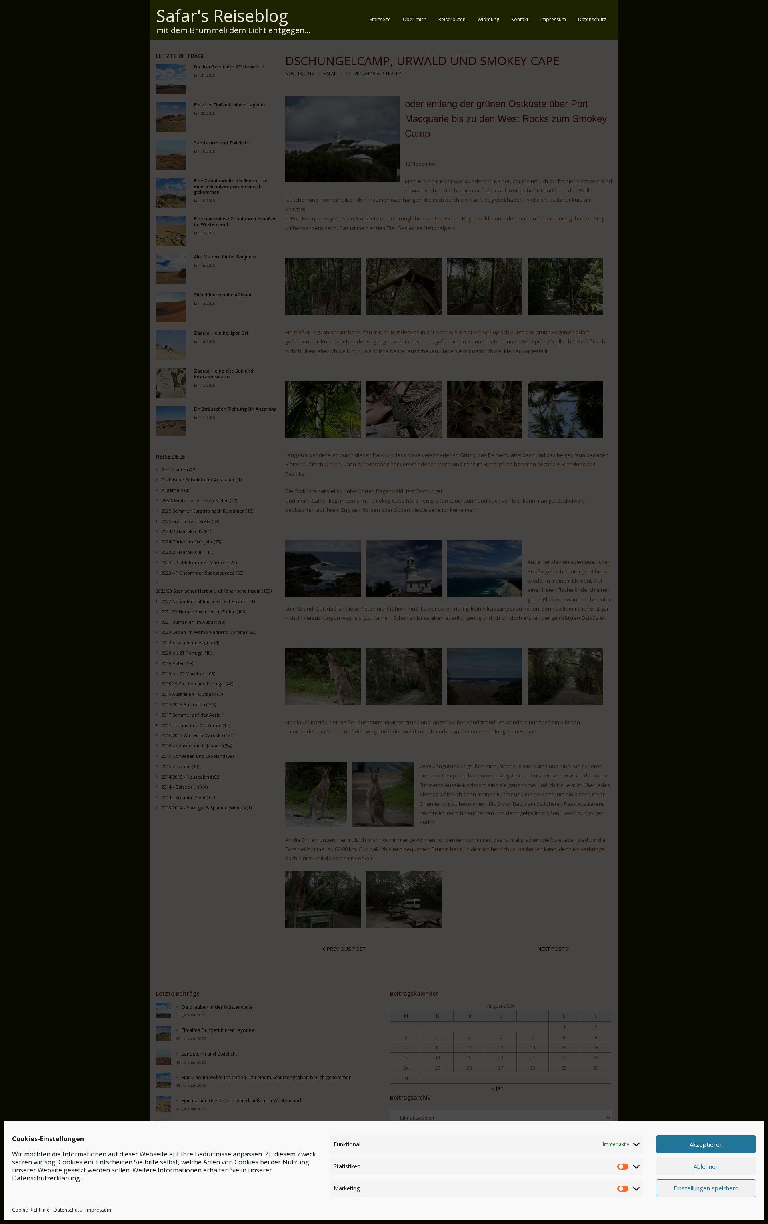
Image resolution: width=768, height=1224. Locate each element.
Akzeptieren (706, 1144)
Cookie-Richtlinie (31, 1209)
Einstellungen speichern (706, 1188)
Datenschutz (68, 1209)
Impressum (98, 1209)
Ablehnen (706, 1166)
